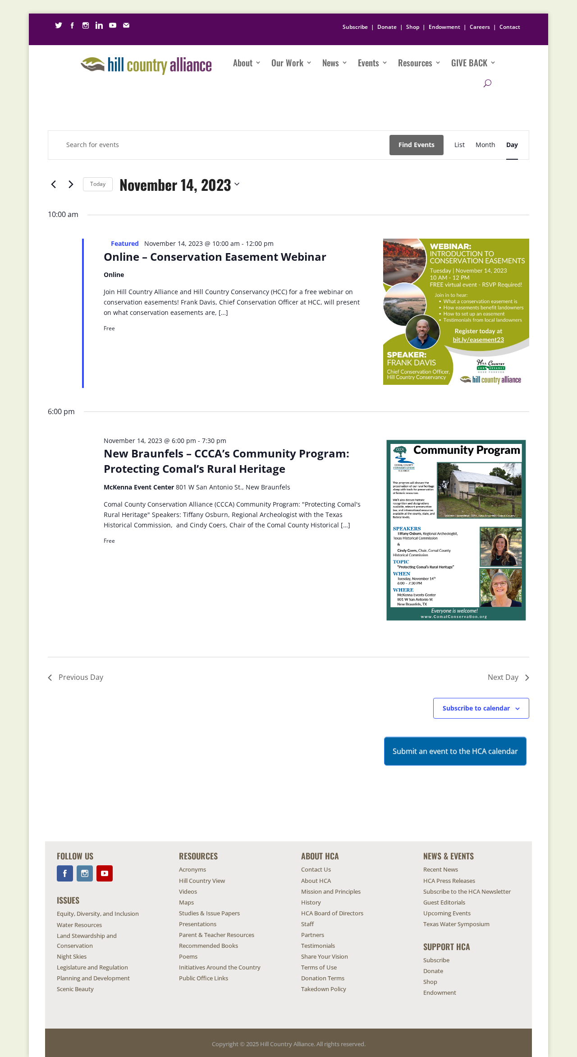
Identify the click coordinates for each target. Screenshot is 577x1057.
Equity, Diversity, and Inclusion (98, 913)
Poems (188, 956)
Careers (480, 27)
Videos (188, 891)
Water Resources (79, 925)
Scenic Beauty (75, 989)
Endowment (444, 27)
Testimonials (318, 946)
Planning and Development (93, 978)
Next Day (503, 677)
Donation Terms (322, 978)
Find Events (416, 144)
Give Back (469, 62)
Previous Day (81, 677)
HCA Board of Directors (332, 913)
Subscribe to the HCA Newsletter (467, 891)
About (242, 62)
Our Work (287, 62)
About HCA (316, 881)
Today (97, 184)
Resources (415, 62)
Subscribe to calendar (476, 708)
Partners (312, 935)
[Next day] (70, 184)
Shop (412, 27)
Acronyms (192, 869)
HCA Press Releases (449, 881)
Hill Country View (202, 881)
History (311, 902)
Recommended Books (208, 946)
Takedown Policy (323, 989)
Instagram (85, 873)
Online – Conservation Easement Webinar (215, 256)
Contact (509, 27)
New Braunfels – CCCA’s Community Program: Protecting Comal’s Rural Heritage (226, 461)
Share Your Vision (324, 956)
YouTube (104, 873)
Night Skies (72, 956)
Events (368, 62)
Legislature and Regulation (92, 967)
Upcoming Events (447, 913)
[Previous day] (53, 184)
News (330, 62)
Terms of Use (319, 967)
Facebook (65, 873)
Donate (387, 27)
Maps (186, 902)
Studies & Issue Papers (209, 913)
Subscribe (355, 27)
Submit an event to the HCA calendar (455, 751)
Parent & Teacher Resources (216, 935)
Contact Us (316, 869)
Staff (307, 924)
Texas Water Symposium (456, 924)
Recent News (440, 869)
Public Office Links (203, 978)
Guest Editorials (444, 902)
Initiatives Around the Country (220, 967)
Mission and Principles (331, 891)
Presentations (197, 924)
